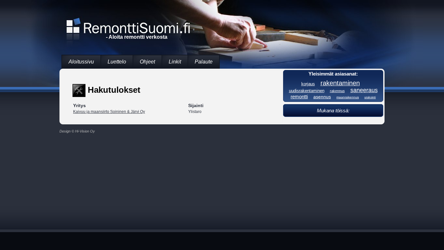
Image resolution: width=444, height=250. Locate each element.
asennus (322, 96)
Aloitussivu (81, 61)
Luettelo (117, 61)
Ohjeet (147, 61)
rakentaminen (340, 83)
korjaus (308, 83)
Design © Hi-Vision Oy (77, 131)
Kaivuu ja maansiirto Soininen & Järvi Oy (109, 111)
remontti (299, 96)
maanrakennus (347, 97)
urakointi (370, 97)
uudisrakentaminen (306, 91)
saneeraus (364, 90)
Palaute (204, 61)
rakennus (337, 91)
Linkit (175, 61)
